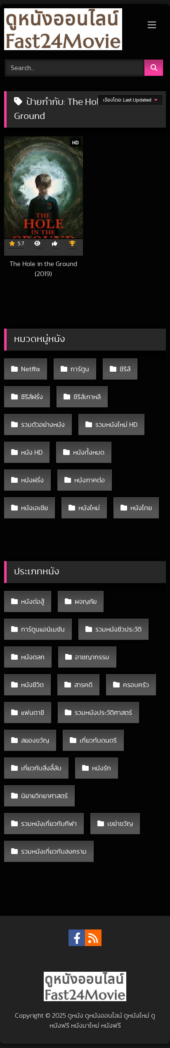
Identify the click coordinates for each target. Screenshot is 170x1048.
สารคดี (83, 685)
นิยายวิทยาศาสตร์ (44, 796)
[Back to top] (144, 1023)
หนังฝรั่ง (32, 480)
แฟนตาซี (32, 712)
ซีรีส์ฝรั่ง (32, 397)
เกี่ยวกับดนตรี (98, 740)
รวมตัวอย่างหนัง (43, 424)
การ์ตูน (80, 369)
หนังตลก (33, 657)
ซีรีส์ (125, 369)
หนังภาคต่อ (89, 480)
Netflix (30, 369)
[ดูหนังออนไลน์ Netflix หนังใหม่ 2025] (69, 30)
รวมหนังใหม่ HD (116, 424)
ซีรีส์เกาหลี (87, 397)
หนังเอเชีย (34, 508)
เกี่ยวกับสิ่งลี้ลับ (41, 768)
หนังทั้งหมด (88, 452)
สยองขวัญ (35, 740)
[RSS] (93, 937)
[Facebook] (76, 937)
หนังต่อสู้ (32, 601)
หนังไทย (141, 508)
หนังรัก (101, 768)
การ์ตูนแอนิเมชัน (43, 629)
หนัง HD (31, 452)
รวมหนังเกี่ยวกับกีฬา (49, 823)
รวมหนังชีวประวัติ (118, 629)
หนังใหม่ (89, 508)
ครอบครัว (136, 685)
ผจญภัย (86, 601)
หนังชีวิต (32, 685)
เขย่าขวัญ (120, 823)
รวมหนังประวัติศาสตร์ (103, 712)
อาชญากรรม (92, 657)
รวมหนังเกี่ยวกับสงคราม (54, 851)
